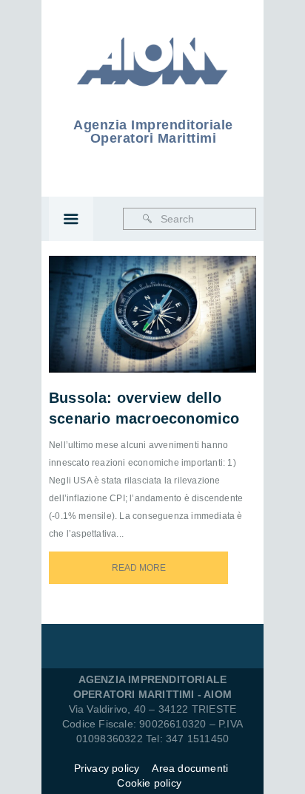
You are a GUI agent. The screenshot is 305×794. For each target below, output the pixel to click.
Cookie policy (149, 783)
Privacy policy (107, 768)
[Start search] (147, 219)
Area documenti (191, 768)
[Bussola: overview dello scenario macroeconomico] (172, 295)
